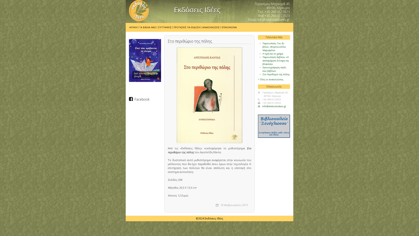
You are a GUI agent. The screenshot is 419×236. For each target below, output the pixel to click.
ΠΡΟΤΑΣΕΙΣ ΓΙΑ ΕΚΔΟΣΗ (186, 27)
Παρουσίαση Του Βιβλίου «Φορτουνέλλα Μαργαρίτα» (274, 47)
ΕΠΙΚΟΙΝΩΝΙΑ (229, 27)
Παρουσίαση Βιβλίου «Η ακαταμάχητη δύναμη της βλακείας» (276, 61)
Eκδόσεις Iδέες (197, 9)
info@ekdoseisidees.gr (274, 106)
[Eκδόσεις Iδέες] (140, 10)
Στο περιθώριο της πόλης (276, 74)
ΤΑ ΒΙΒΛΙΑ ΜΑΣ (147, 27)
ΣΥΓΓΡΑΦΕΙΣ (165, 27)
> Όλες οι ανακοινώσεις (270, 79)
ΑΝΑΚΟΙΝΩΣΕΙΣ (211, 27)
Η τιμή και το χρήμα (273, 53)
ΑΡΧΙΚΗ (133, 27)
